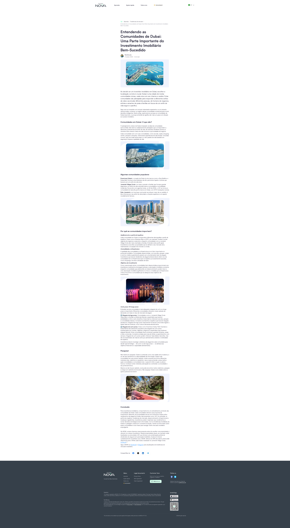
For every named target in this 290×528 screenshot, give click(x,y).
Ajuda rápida (130, 5)
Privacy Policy (137, 476)
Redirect (158, 5)
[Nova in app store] (174, 496)
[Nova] (100, 5)
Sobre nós (144, 5)
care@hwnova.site (182, 482)
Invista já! (123, 442)
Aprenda (117, 5)
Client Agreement (138, 481)
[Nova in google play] (174, 500)
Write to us (157, 481)
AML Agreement (138, 478)
